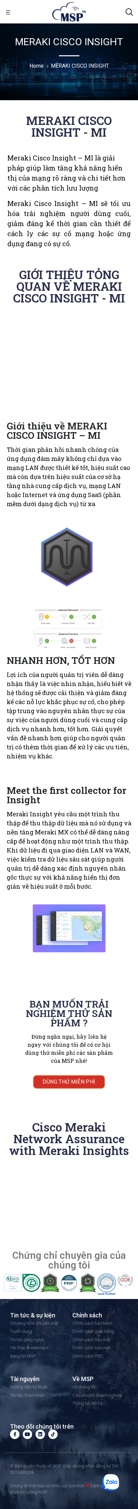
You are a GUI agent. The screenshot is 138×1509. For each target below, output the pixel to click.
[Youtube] (27, 1434)
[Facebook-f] (14, 1434)
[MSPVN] (69, 11)
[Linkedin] (40, 1434)
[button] (8, 11)
